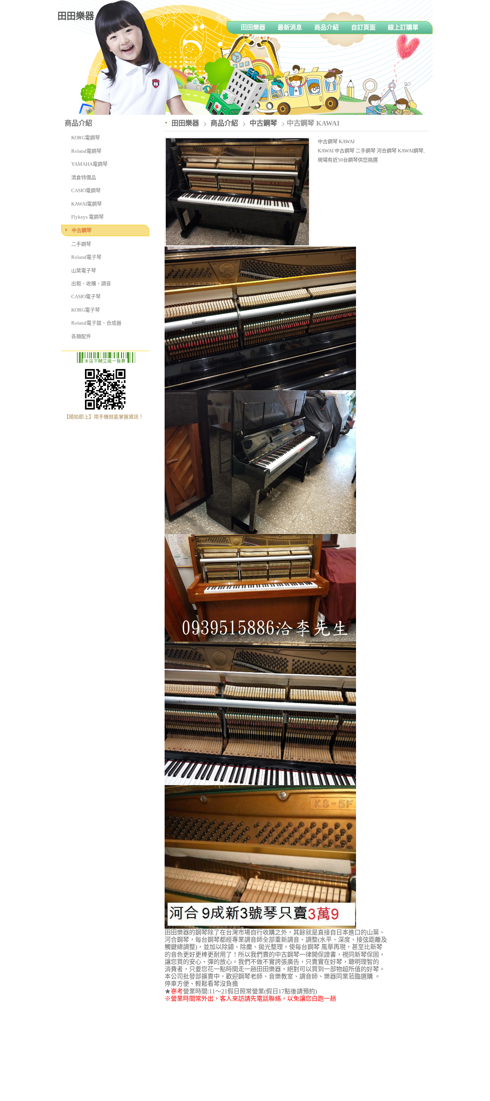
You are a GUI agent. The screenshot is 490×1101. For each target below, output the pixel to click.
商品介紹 (225, 123)
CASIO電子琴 (86, 296)
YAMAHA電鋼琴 (89, 164)
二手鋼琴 (81, 244)
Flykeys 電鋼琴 (87, 217)
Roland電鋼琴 (86, 151)
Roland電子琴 (86, 257)
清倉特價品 (83, 177)
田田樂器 (75, 16)
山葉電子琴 (83, 270)
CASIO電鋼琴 (86, 190)
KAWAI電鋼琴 (86, 204)
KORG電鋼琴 (85, 137)
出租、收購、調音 (91, 283)
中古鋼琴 (81, 230)
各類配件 (81, 336)
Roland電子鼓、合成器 (96, 323)
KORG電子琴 (85, 310)
